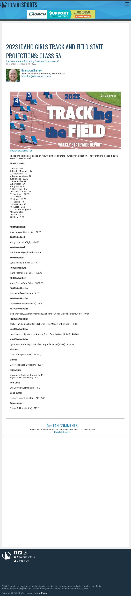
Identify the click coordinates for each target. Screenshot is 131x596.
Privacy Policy (40, 593)
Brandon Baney (31, 70)
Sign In (57, 432)
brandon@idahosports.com (36, 76)
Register (66, 432)
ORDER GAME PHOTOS (21, 150)
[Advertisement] (65, 32)
